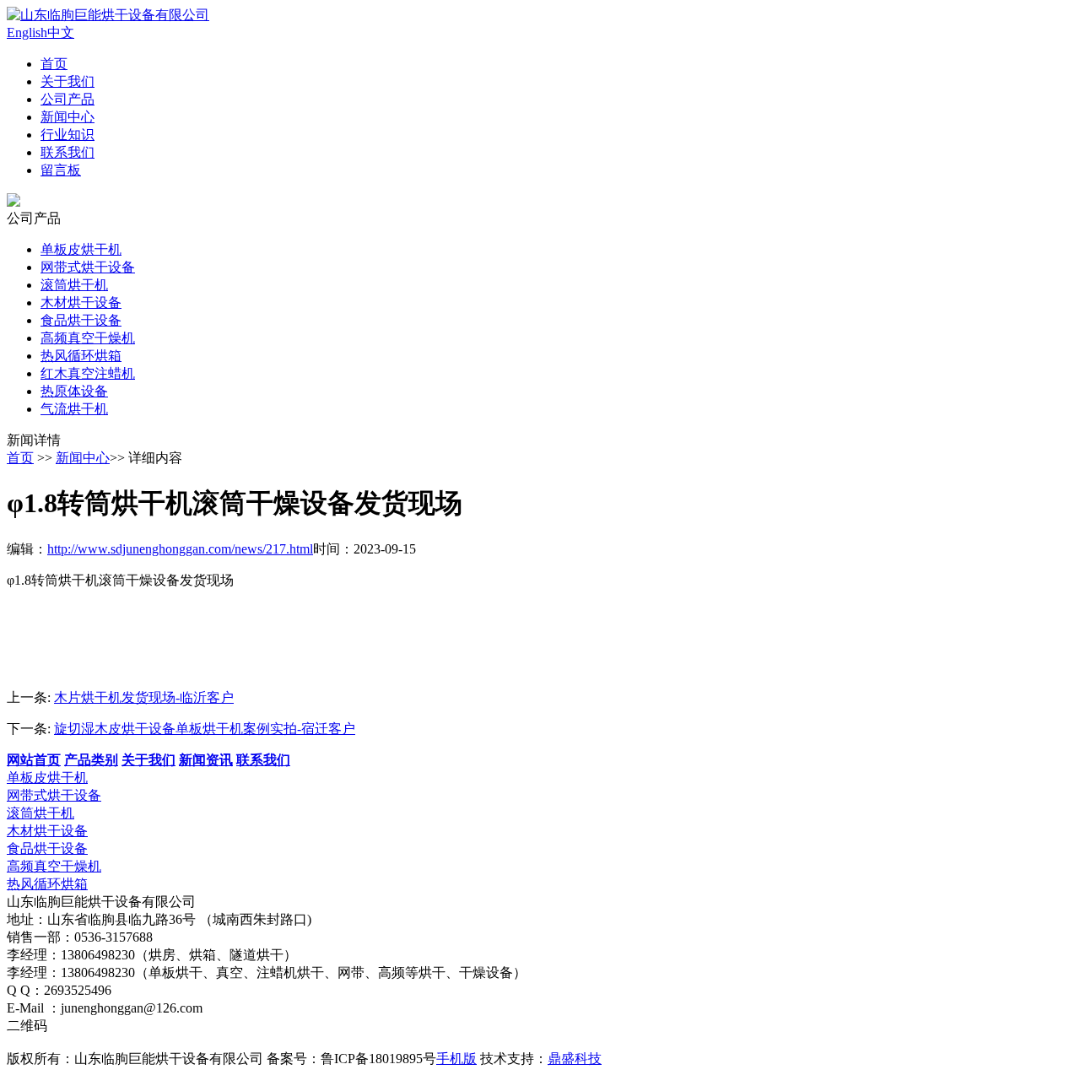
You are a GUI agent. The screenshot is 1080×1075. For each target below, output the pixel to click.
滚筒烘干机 (74, 285)
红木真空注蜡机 (87, 373)
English (27, 32)
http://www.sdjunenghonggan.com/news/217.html (180, 549)
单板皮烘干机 (81, 249)
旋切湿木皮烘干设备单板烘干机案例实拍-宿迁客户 (204, 728)
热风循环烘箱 (81, 355)
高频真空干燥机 (87, 338)
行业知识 (67, 134)
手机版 (456, 1058)
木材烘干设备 (81, 302)
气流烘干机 (74, 409)
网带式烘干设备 (87, 267)
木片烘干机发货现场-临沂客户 (144, 697)
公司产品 (67, 99)
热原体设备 (74, 391)
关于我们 (67, 81)
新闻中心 (67, 117)
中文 (60, 32)
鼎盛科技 (575, 1058)
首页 (54, 64)
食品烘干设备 (81, 320)
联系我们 (67, 152)
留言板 (60, 170)
